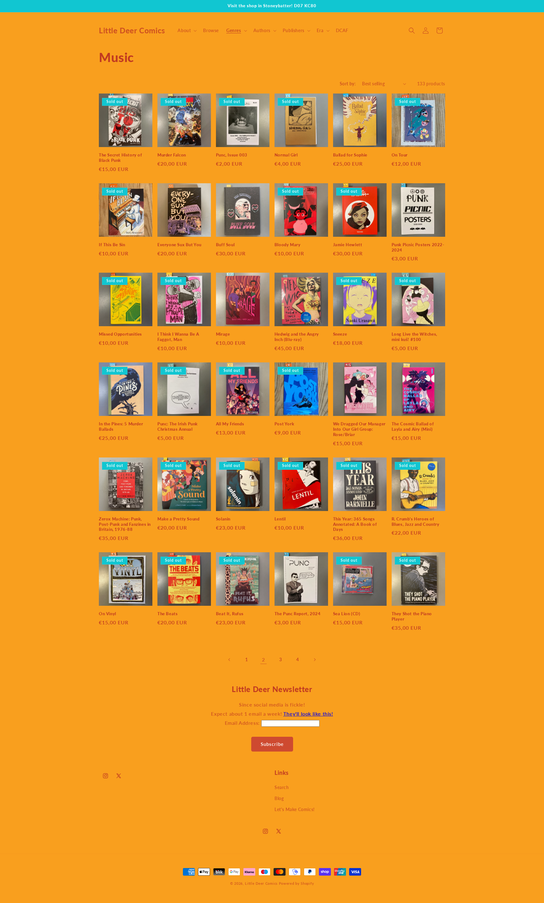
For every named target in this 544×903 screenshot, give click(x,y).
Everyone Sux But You (179, 244)
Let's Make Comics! (295, 809)
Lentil (280, 518)
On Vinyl (107, 613)
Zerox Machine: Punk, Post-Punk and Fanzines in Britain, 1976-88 (125, 524)
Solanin (223, 518)
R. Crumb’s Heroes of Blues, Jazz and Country (415, 521)
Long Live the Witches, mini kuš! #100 (414, 337)
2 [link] (263, 659)
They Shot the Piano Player (412, 616)
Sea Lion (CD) (346, 613)
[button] (186, 30)
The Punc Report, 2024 (298, 613)
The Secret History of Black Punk (120, 157)
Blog (279, 798)
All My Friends (230, 423)
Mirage (223, 334)
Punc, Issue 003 (231, 154)
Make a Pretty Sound (178, 518)
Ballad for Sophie (350, 154)
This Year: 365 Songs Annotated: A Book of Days (355, 524)
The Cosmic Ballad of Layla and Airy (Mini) (413, 426)
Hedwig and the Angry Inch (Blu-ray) (297, 337)
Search (282, 787)
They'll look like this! (308, 714)
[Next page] (314, 660)
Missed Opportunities (120, 334)
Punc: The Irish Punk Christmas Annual (177, 426)
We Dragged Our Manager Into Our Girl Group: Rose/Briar (359, 429)
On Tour (400, 154)
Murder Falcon (171, 154)
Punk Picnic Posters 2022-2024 (418, 247)
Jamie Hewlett (347, 244)
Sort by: (348, 83)
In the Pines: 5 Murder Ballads (121, 426)
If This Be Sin (112, 244)
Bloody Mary (288, 244)
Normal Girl (286, 154)
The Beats (167, 613)
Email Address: (243, 723)
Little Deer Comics (261, 883)
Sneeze (340, 334)
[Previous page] (229, 660)
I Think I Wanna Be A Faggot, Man (178, 337)
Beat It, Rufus (229, 613)
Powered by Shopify (296, 883)
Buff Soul (225, 244)
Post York (284, 423)
